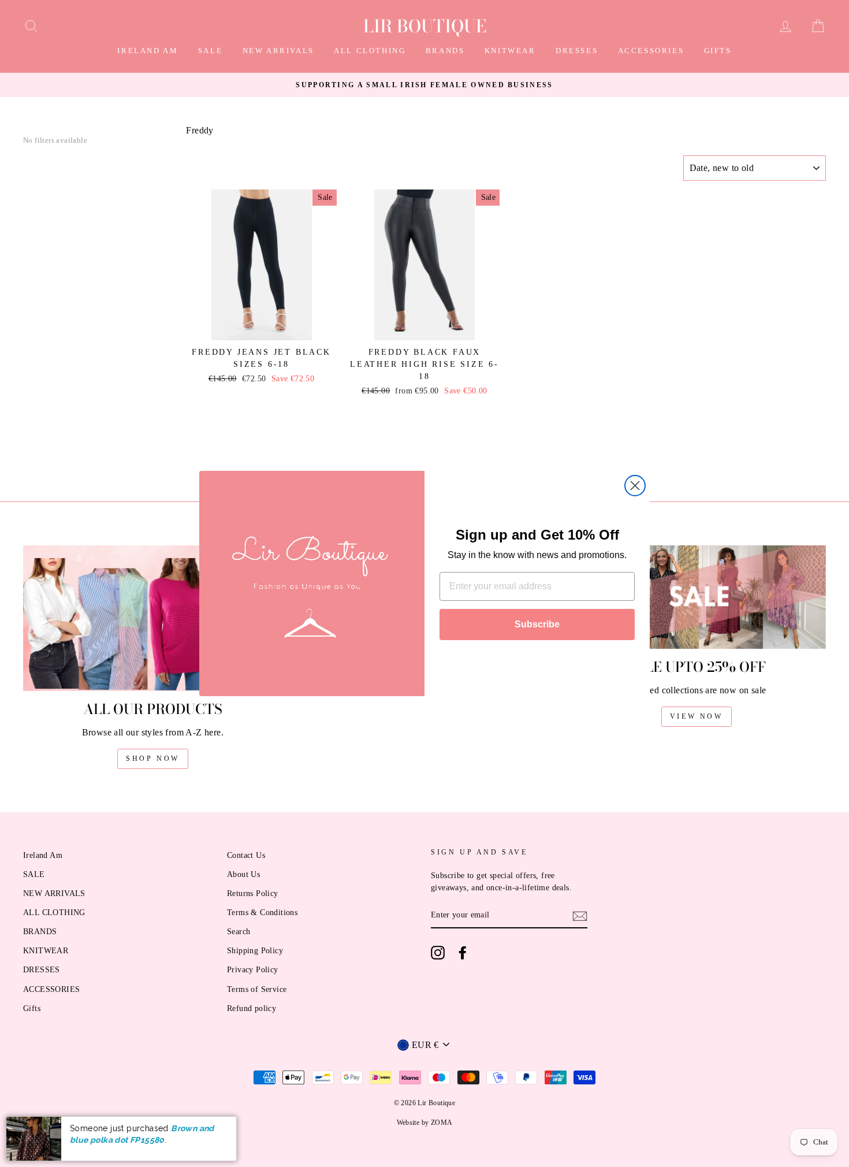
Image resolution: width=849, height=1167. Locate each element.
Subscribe (537, 624)
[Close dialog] (635, 485)
